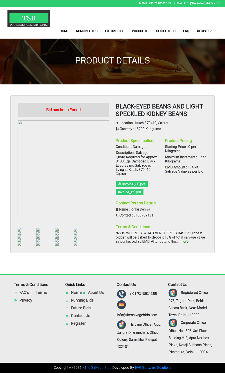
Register (78, 323)
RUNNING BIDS (87, 31)
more (185, 241)
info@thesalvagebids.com (137, 315)
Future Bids (81, 308)
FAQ (186, 31)
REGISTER (204, 31)
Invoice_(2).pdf (129, 192)
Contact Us (80, 315)
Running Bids (82, 300)
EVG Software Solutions (153, 368)
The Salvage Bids (98, 368)
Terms (41, 292)
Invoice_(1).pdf (133, 184)
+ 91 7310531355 (143, 294)
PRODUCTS (140, 31)
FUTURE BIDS (114, 31)
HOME (67, 32)
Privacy (26, 300)
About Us (96, 292)
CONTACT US (166, 31)
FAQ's (24, 292)
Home (76, 292)
